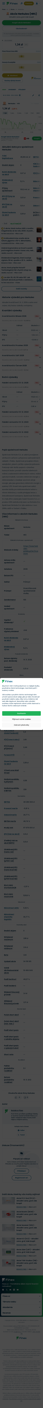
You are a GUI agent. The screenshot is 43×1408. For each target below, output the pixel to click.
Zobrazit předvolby (21, 725)
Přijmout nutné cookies (21, 719)
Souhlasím (21, 713)
